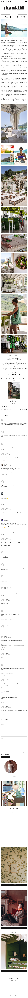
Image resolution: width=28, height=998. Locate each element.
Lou (5, 664)
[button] (26, 1)
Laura (5, 636)
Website (2, 748)
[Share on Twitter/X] (6, 406)
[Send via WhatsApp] (9, 406)
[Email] (10, 1)
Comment (3, 724)
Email (2, 743)
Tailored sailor (22, 410)
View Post (14, 794)
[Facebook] (8, 1)
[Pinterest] (6, 1)
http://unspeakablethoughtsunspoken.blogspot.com (13, 645)
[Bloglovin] (17, 375)
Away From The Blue (5, 474)
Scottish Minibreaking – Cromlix (13, 402)
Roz (5, 519)
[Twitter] (1, 1)
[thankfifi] (14, 6)
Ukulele (6, 410)
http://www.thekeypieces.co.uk (7, 673)
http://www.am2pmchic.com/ (7, 619)
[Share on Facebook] (5, 406)
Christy (6, 610)
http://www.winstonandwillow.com (8, 700)
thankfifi (15, 995)
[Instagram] (3, 1)
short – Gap (11, 358)
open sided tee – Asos (11, 359)
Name (2, 738)
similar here (16, 355)
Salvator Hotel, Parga (14, 17)
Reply (3, 449)
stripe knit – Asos (11, 356)
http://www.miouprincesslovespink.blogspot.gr (10, 593)
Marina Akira (7, 587)
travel (15, 14)
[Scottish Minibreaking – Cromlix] (14, 390)
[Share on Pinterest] (8, 406)
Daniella (6, 492)
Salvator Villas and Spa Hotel (12, 366)
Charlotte (6, 691)
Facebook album (4, 369)
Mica (5, 464)
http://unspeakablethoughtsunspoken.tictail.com (13, 647)
